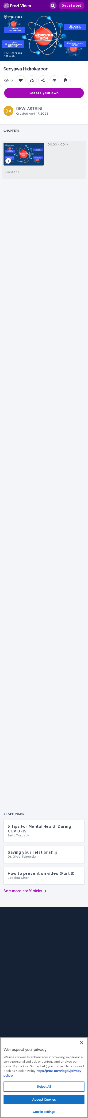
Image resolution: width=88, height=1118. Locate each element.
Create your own (44, 93)
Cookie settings (44, 1112)
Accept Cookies (44, 1099)
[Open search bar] (53, 5)
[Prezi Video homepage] (17, 6)
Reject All (44, 1086)
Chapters (11, 131)
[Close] (82, 1042)
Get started (71, 5)
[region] (44, 1077)
